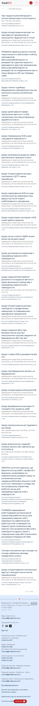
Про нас (4, 630)
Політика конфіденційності (11, 701)
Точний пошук (14, 9)
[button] (31, 3)
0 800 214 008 (6, 647)
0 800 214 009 (6, 660)
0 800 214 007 (6, 640)
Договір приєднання (9, 685)
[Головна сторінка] (6, 3)
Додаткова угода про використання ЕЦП (16, 696)
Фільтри (20, 701)
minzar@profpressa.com (11, 618)
